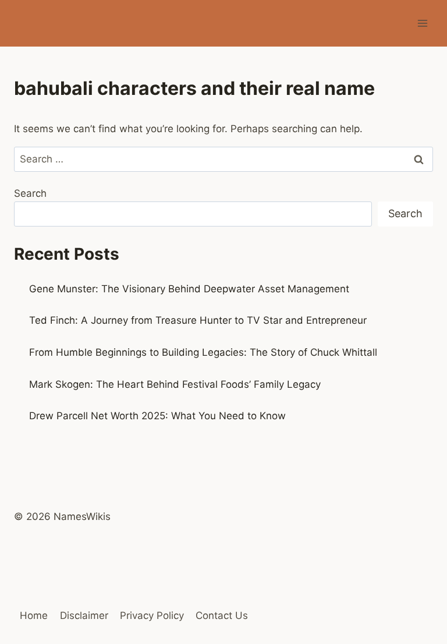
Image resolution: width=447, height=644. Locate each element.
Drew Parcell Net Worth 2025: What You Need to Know (157, 416)
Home (34, 615)
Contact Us (222, 615)
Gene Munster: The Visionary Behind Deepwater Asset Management (189, 289)
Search (30, 193)
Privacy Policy (152, 615)
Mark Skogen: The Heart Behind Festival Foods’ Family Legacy (175, 384)
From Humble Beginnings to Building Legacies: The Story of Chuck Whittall (203, 352)
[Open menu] (422, 23)
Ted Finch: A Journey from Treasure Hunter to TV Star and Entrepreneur (198, 320)
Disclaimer (84, 615)
